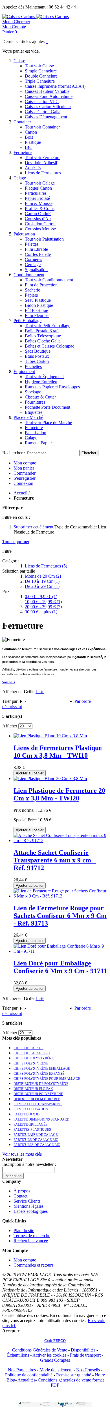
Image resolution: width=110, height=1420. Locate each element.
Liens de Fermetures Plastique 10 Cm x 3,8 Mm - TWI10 (58, 751)
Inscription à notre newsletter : (29, 1164)
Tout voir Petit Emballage (47, 325)
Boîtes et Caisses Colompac (49, 346)
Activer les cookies (49, 1355)
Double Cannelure (41, 76)
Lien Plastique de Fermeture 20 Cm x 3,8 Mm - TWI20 (59, 794)
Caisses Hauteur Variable (47, 91)
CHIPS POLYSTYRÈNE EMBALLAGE (42, 1068)
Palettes (31, 244)
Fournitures (35, 402)
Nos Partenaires (22, 1369)
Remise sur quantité (73, 1374)
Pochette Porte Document (47, 407)
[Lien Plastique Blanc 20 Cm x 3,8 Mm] (50, 778)
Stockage (33, 391)
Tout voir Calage (40, 183)
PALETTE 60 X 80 (26, 1114)
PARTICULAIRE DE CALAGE (36, 1135)
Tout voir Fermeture (42, 157)
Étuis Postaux (37, 356)
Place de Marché (28, 417)
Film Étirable (36, 249)
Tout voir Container (42, 127)
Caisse (19, 60)
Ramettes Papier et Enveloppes (52, 386)
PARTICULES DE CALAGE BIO (37, 1145)
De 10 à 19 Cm (42, 581)
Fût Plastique (36, 310)
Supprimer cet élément (33, 526)
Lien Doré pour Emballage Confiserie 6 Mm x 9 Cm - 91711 (60, 966)
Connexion (23, 483)
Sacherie (32, 290)
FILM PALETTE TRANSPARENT (38, 1104)
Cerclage (33, 264)
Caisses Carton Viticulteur (48, 106)
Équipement (24, 371)
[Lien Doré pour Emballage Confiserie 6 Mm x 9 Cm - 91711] (61, 951)
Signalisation (36, 269)
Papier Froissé (37, 198)
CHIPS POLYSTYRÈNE (31, 1063)
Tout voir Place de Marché (48, 422)
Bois (29, 137)
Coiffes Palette (38, 254)
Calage (20, 177)
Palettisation (24, 234)
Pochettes (33, 366)
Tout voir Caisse (39, 65)
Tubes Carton (37, 361)
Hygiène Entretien (41, 381)
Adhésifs (33, 167)
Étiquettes (33, 412)
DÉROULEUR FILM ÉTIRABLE (37, 1099)
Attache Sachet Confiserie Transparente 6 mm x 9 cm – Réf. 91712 (55, 860)
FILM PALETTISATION (31, 1109)
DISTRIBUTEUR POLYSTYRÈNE (38, 1094)
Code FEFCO (55, 1340)
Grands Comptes (55, 1360)
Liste (40, 691)
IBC (28, 147)
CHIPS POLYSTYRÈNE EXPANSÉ (39, 1074)
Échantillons (18, 1355)
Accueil (20, 493)
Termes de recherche (32, 1235)
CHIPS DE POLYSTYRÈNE (34, 1058)
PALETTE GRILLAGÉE (30, 1124)
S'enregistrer (25, 478)
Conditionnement (29, 274)
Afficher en (12, 691)
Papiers (31, 295)
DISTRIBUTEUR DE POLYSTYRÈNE (41, 1084)
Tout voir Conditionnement (49, 279)
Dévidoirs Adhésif (41, 162)
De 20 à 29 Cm (42, 586)
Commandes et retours (33, 1265)
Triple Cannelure (40, 81)
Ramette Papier (38, 442)
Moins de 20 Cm (43, 576)
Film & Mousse (38, 203)
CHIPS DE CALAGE (28, 1048)
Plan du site (24, 1230)
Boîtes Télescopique (43, 335)
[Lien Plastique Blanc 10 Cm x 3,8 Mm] (50, 735)
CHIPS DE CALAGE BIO (32, 1053)
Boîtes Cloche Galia (43, 341)
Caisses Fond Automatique (48, 96)
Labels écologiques (31, 1211)
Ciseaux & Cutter (40, 397)
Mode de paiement (55, 1369)
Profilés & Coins (39, 208)
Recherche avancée (31, 1240)
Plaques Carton (38, 188)
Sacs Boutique (37, 351)
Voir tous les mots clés (22, 1154)
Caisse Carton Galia (42, 111)
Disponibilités (83, 1350)
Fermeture (23, 152)
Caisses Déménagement (46, 116)
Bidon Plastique (39, 305)
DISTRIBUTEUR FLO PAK (33, 1089)
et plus (41, 611)
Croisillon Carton (40, 223)
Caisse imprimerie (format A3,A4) (55, 86)
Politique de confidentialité (28, 1374)
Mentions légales (28, 1206)
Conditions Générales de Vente (39, 1350)
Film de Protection (41, 284)
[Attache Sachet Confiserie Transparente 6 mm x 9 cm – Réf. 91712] (61, 840)
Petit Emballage (27, 320)
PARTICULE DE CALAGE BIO (36, 1140)
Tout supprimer (15, 541)
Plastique (33, 142)
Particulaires (36, 193)
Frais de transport (85, 1355)
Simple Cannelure (41, 70)
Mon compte (25, 463)
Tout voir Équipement (44, 376)
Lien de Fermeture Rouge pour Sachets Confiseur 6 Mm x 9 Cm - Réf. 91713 (60, 915)
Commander (25, 473)
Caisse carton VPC (42, 101)
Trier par (9, 701)
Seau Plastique (38, 300)
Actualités (26, 1380)
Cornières (33, 259)
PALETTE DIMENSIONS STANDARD (41, 1119)
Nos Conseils (88, 1369)
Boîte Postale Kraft (42, 330)
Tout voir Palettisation (44, 239)
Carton (31, 132)
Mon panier (24, 468)
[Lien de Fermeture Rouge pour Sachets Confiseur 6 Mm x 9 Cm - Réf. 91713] (61, 896)
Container (22, 121)
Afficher (9, 725)
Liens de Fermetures (43, 172)
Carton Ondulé (38, 213)
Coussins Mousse (40, 228)
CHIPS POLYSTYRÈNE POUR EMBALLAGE (47, 1079)
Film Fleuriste (37, 315)
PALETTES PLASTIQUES (32, 1130)
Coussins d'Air (38, 218)
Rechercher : (13, 452)
